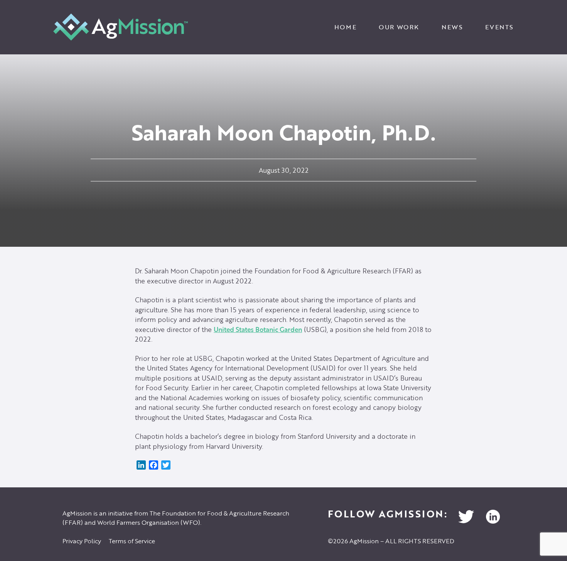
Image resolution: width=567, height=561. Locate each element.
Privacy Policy (81, 541)
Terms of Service (132, 541)
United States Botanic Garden (258, 329)
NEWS (452, 27)
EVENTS (499, 27)
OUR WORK (399, 27)
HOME (345, 27)
